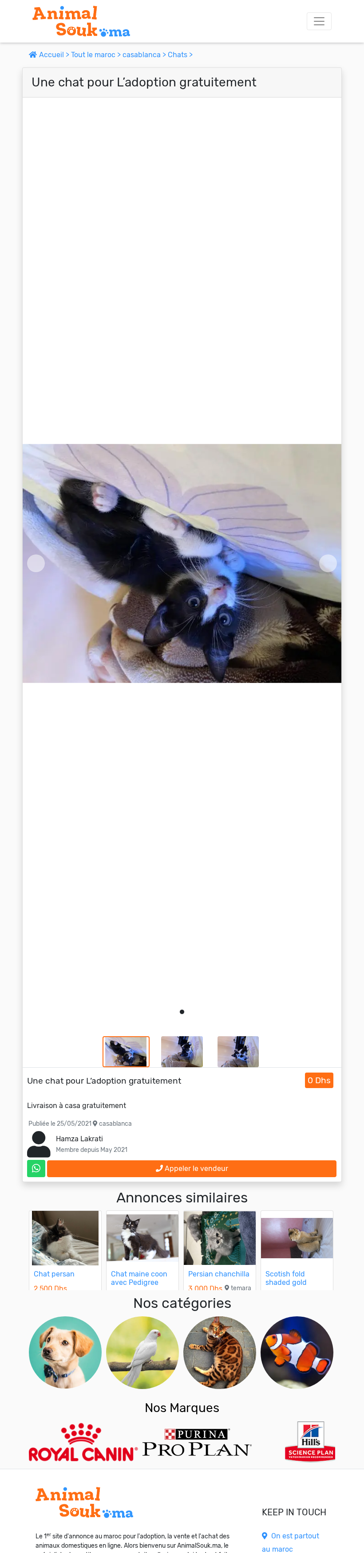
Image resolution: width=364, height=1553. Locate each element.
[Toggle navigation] (319, 21)
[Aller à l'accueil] (81, 21)
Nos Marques (182, 1408)
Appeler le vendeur (195, 1168)
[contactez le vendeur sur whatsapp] (36, 1168)
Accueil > (54, 55)
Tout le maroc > (97, 55)
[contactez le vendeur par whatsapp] (36, 1168)
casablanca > (145, 55)
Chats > (180, 55)
